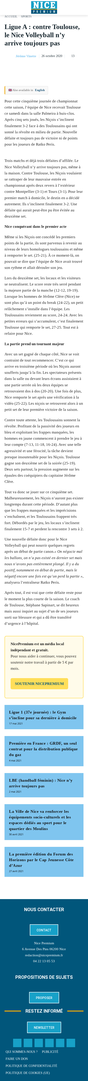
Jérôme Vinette (26, 56)
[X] (58, 67)
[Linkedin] (78, 67)
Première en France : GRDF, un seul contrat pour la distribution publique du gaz (43, 749)
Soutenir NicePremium (39, 684)
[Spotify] (60, 1043)
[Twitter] (28, 1043)
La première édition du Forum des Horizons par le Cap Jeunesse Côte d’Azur (41, 860)
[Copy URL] (37, 67)
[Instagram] (39, 1043)
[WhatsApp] (68, 67)
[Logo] (44, 7)
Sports (26, 16)
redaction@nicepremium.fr (44, 955)
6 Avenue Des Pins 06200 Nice (44, 949)
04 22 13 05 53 (44, 961)
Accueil (11, 16)
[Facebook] (47, 67)
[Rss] (71, 1043)
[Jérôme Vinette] (10, 56)
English (40, 90)
